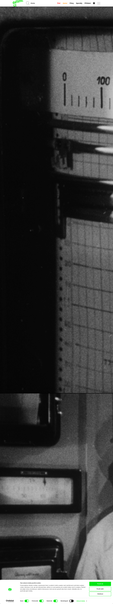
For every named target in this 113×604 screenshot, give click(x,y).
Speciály (79, 3)
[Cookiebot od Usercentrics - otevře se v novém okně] (10, 601)
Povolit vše (100, 583)
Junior (65, 3)
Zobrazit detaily (80, 601)
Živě (58, 3)
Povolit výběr (100, 589)
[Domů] (18, 3)
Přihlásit (88, 3)
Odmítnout (100, 594)
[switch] (41, 601)
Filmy (72, 3)
